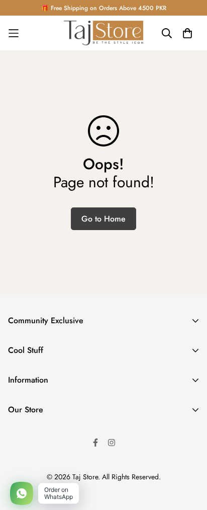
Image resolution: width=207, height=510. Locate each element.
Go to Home (103, 219)
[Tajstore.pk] (103, 33)
